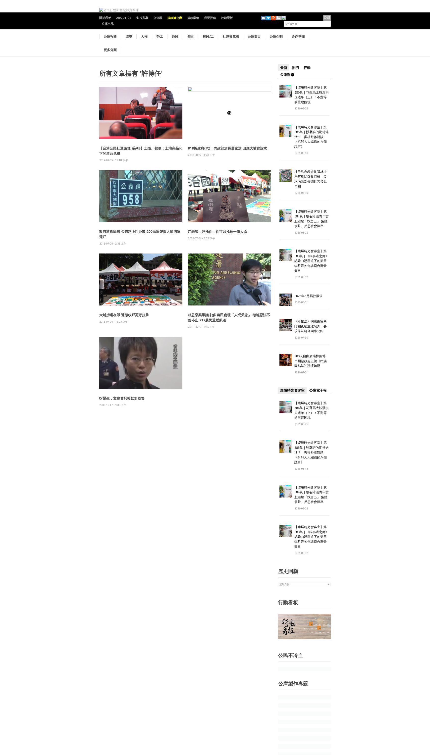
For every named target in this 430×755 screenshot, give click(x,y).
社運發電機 (231, 36)
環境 (129, 36)
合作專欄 (298, 36)
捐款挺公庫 (174, 18)
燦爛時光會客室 (292, 390)
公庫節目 (254, 36)
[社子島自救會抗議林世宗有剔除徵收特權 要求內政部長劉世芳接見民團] (285, 175)
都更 (190, 36)
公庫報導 (110, 36)
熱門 (295, 68)
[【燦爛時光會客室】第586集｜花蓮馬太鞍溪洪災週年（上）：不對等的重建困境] (285, 91)
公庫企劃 (276, 36)
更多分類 (110, 50)
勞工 (160, 36)
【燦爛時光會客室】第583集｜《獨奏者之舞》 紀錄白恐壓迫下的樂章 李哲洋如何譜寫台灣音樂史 (311, 261)
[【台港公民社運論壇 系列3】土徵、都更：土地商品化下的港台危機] (140, 112)
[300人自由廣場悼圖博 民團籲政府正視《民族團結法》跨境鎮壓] (285, 360)
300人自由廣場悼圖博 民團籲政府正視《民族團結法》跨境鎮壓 (311, 361)
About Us (123, 18)
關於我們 (105, 18)
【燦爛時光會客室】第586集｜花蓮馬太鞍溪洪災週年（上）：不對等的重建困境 (311, 94)
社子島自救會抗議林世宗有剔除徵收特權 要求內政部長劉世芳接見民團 (310, 179)
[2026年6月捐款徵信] (285, 299)
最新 (283, 68)
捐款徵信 (193, 18)
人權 (144, 36)
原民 (175, 36)
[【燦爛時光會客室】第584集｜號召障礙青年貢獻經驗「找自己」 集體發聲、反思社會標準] (285, 215)
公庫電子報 (318, 390)
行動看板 (227, 18)
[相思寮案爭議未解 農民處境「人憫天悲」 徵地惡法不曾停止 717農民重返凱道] (229, 279)
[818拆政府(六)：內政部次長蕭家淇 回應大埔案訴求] (229, 112)
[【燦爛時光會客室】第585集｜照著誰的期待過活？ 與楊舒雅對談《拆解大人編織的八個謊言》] (285, 131)
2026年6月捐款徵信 (308, 296)
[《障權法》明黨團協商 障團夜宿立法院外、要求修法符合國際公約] (285, 325)
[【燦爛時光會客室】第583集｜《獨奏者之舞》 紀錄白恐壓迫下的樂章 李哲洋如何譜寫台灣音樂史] (285, 255)
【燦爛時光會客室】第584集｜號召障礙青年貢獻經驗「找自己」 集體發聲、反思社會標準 (311, 218)
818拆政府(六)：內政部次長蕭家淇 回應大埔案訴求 (227, 148)
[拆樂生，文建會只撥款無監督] (140, 362)
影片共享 (142, 18)
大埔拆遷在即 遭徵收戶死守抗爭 (124, 314)
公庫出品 (108, 24)
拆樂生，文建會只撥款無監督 (122, 398)
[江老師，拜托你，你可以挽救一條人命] (229, 196)
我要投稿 (210, 18)
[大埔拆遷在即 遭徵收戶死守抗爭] (140, 279)
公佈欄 (157, 18)
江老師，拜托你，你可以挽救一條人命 (217, 231)
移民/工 (208, 36)
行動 (307, 68)
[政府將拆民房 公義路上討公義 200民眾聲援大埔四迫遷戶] (140, 196)
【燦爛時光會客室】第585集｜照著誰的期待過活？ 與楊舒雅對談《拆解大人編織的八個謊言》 (311, 137)
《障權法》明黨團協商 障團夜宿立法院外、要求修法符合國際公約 (312, 326)
